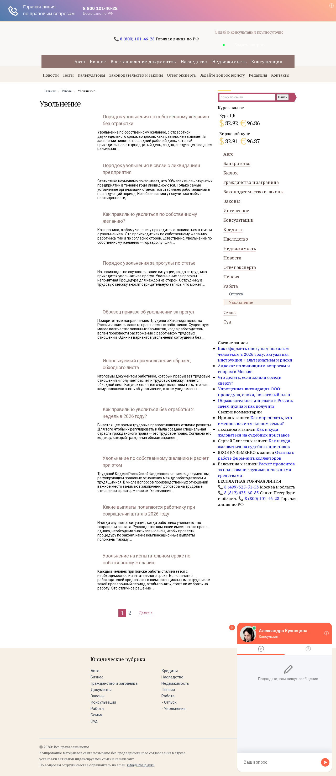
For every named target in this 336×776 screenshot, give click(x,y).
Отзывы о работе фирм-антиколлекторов (256, 455)
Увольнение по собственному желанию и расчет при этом (156, 461)
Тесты (68, 75)
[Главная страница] (63, 62)
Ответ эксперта (181, 75)
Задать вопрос (249, 44)
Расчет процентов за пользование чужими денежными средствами (256, 469)
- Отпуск (169, 702)
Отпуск (236, 294)
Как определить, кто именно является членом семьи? (255, 420)
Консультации (266, 61)
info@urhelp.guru (140, 765)
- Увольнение (173, 708)
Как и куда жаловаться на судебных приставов (254, 432)
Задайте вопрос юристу (222, 75)
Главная (50, 91)
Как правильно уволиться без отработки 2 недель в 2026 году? (148, 413)
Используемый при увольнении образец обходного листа (147, 364)
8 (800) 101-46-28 (137, 39)
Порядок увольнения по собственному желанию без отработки (156, 120)
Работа (67, 91)
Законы (231, 201)
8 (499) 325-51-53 (241, 487)
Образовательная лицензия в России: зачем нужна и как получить (255, 403)
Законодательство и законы (136, 75)
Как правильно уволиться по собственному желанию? (150, 217)
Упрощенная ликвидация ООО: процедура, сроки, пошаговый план (254, 391)
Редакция (258, 75)
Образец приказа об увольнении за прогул (148, 312)
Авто (79, 61)
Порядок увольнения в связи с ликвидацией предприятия (151, 169)
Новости (51, 75)
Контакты (280, 75)
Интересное (236, 211)
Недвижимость (229, 61)
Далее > (145, 612)
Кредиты (233, 229)
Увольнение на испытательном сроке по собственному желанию (146, 559)
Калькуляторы (91, 75)
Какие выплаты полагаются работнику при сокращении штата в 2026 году (149, 510)
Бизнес (98, 61)
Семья (230, 312)
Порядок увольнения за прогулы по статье (149, 263)
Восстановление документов (143, 61)
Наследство (194, 61)
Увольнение (241, 302)
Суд (227, 322)
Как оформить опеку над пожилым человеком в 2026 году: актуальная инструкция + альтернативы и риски (255, 354)
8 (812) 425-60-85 (241, 493)
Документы (101, 689)
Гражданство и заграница (251, 182)
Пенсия (231, 277)
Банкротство (236, 163)
